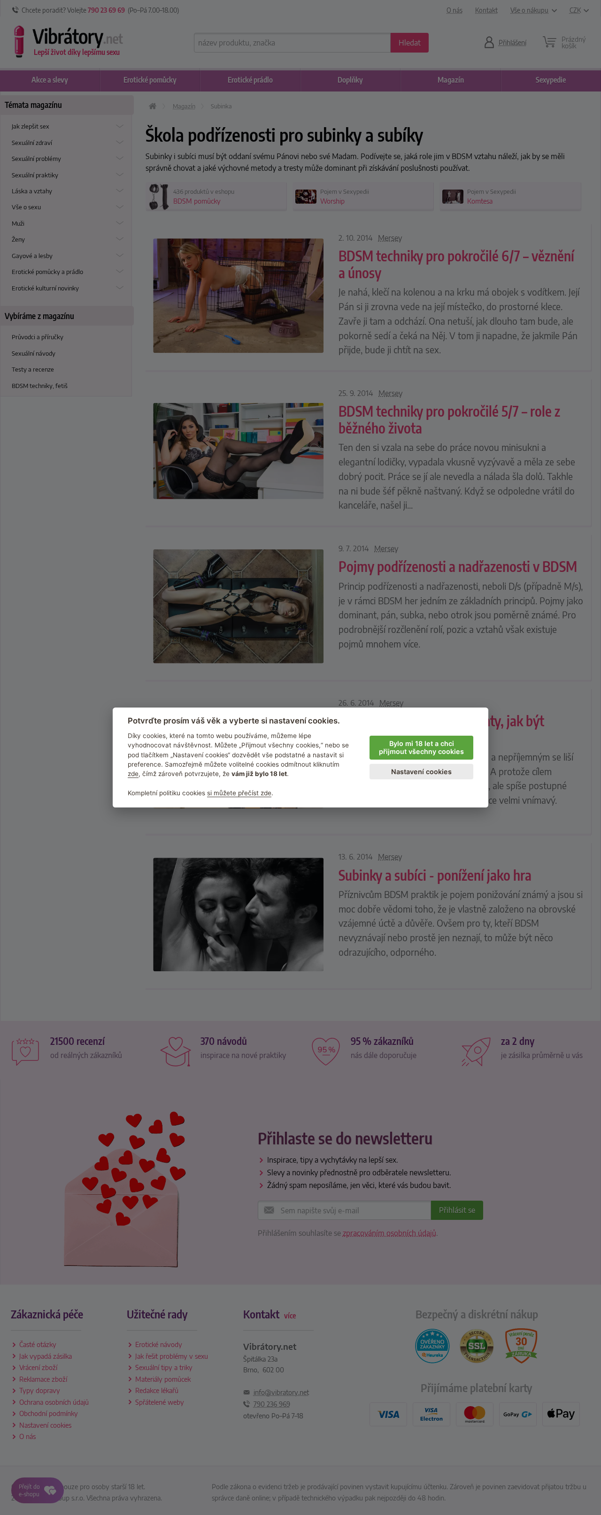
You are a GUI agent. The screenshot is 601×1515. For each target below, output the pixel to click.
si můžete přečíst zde (239, 793)
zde (133, 773)
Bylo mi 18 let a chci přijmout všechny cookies (421, 747)
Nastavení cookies (421, 772)
